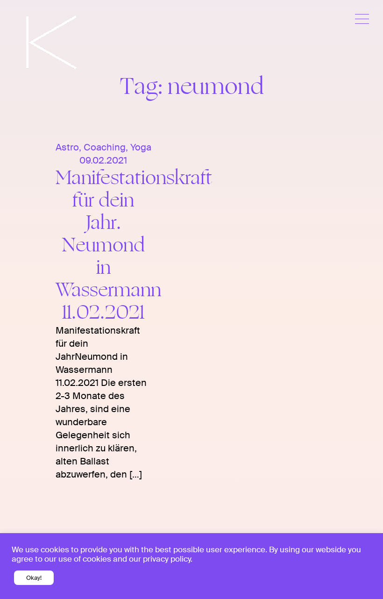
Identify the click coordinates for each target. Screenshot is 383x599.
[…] (134, 474)
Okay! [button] (34, 578)
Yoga (140, 147)
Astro (67, 147)
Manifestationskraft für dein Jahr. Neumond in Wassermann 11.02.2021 (134, 245)
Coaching (105, 147)
